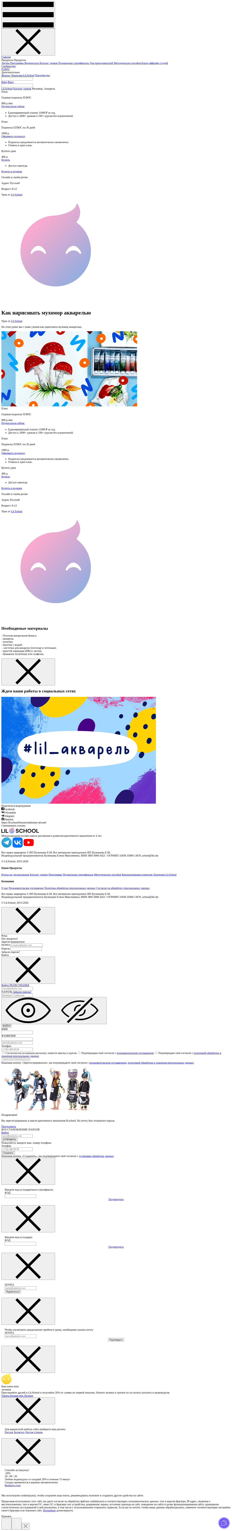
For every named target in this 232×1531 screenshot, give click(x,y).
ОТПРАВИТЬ (9, 1139)
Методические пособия (127, 63)
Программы (17, 63)
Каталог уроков (49, 63)
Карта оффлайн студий (154, 63)
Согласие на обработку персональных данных (123, 888)
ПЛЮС (5, 69)
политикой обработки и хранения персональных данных (161, 1062)
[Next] (17, 1524)
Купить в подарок (11, 171)
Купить (5, 159)
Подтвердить (116, 1199)
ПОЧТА (6, 945)
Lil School (16, 194)
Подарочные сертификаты (74, 63)
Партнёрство (42, 75)
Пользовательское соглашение (26, 888)
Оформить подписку (13, 136)
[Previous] (6, 1524)
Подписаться (13, 1291)
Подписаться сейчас (13, 106)
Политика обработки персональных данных (69, 888)
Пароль (5, 948)
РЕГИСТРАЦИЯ (19, 985)
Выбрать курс (13, 1485)
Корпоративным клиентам (137, 874)
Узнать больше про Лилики (17, 1395)
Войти (5, 985)
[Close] (26, 1526)
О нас (4, 888)
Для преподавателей (102, 63)
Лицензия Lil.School (22, 75)
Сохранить (8, 1153)
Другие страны (34, 1432)
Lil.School (7, 88)
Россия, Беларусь (14, 1432)
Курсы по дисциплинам (15, 874)
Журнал (5, 75)
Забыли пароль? (22, 991)
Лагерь (5, 63)
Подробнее (49, 1510)
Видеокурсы (32, 63)
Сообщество (8, 66)
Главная (6, 57)
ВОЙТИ (6, 1026)
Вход (4, 82)
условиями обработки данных (96, 1156)
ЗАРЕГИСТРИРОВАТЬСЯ (16, 1059)
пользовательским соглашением (135, 1053)
